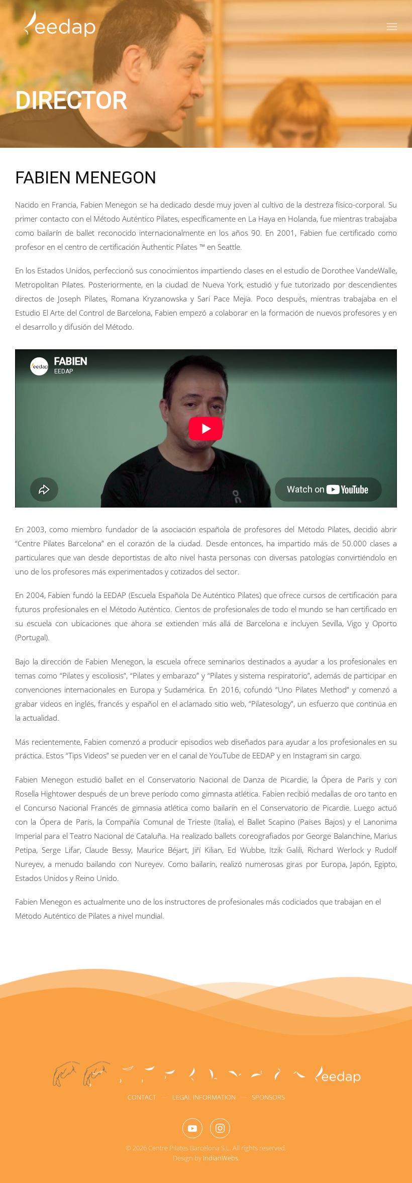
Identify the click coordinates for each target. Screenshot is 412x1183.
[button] (392, 26)
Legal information (204, 1097)
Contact (142, 1097)
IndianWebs (220, 1157)
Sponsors (268, 1097)
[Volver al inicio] (59, 26)
